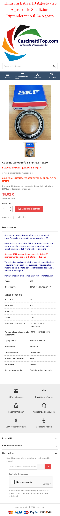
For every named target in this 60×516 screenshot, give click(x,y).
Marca (7, 281)
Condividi (14, 217)
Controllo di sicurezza (18, 474)
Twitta (19, 217)
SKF (31, 281)
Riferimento (10, 287)
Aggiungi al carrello (29, 209)
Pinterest (24, 217)
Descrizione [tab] (9, 227)
